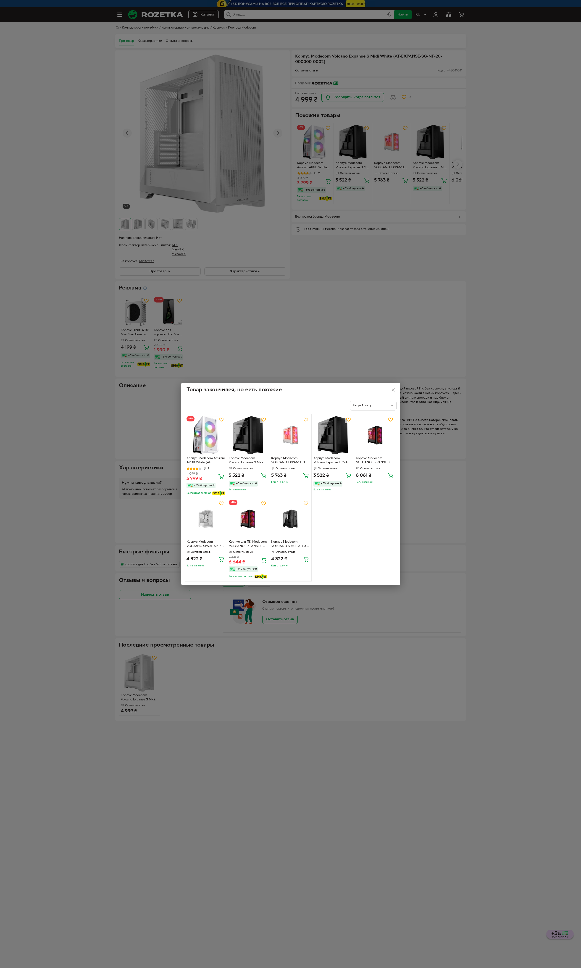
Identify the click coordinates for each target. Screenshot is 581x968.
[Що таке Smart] (218, 493)
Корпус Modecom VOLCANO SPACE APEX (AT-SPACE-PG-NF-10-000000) (288, 544)
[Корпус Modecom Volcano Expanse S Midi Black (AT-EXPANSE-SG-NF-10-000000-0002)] (248, 435)
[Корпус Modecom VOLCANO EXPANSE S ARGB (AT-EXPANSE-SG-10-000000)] (375, 435)
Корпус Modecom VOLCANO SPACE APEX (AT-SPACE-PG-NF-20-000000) (204, 544)
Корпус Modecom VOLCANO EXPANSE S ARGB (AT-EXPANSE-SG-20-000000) (289, 461)
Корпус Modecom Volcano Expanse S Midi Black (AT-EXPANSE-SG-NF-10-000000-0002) (246, 461)
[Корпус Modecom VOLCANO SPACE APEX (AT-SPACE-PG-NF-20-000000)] (206, 519)
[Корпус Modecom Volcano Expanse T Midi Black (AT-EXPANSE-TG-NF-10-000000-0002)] (332, 435)
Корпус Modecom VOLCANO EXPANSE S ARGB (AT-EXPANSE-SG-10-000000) (374, 461)
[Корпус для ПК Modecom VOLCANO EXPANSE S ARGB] (248, 519)
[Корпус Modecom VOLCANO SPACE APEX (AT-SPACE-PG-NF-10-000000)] (290, 519)
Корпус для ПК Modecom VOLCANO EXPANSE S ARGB (248, 544)
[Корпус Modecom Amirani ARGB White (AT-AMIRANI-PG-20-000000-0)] (206, 435)
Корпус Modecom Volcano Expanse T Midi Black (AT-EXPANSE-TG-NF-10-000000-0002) (330, 461)
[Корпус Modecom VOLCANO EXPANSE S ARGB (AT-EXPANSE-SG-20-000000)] (290, 435)
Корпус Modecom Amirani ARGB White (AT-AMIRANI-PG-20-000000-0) (206, 461)
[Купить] (221, 476)
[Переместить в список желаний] (221, 419)
